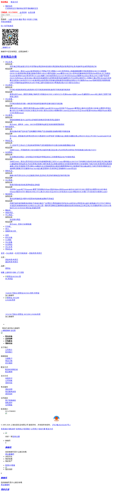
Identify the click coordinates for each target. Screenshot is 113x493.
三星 (104, 94)
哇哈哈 (77, 206)
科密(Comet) (62, 110)
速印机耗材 (65, 90)
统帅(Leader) (102, 192)
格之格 (33, 94)
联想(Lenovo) (90, 94)
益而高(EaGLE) (56, 76)
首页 (7, 235)
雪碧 (54, 203)
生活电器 (36, 185)
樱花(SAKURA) (67, 73)
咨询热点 (19, 429)
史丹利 (75, 150)
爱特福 (66, 161)
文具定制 (48, 175)
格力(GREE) (45, 192)
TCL (39, 192)
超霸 (85, 164)
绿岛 (59, 166)
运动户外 (64, 157)
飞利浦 (81, 161)
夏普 (76, 108)
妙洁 (70, 166)
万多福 (35, 203)
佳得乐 (72, 206)
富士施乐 (98, 94)
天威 (83, 94)
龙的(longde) (64, 189)
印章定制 (66, 175)
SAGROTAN (74, 161)
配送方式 (14, 2)
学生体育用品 (86, 66)
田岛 (98, 73)
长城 (34, 80)
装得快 (20, 73)
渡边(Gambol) (26, 71)
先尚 (61, 108)
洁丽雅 (17, 168)
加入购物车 (9, 295)
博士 (77, 78)
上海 (71, 71)
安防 (43, 145)
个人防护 (13, 145)
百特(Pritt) (92, 73)
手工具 (19, 145)
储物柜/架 (19, 120)
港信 (38, 71)
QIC (107, 136)
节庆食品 (50, 199)
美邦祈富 (65, 71)
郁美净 (101, 166)
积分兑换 (8, 237)
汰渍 (45, 166)
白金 (104, 78)
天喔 (94, 206)
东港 (50, 124)
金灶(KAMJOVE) (75, 189)
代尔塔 (61, 150)
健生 (54, 80)
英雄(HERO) (50, 83)
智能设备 (66, 131)
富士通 (99, 108)
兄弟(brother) (68, 94)
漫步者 (69, 136)
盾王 (50, 150)
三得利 (106, 203)
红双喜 (50, 80)
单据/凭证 (9, 212)
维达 (36, 164)
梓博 (28, 136)
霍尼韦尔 (39, 150)
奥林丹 (34, 73)
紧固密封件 (49, 145)
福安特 (46, 150)
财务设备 (46, 103)
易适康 (109, 164)
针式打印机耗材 (39, 90)
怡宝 (55, 206)
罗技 (51, 136)
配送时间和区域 (11, 369)
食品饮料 (9, 194)
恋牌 (11, 203)
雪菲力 (50, 203)
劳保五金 (9, 141)
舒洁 (96, 161)
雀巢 (58, 203)
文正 (100, 78)
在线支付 (8, 378)
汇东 (105, 73)
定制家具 (35, 120)
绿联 (108, 80)
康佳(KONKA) (31, 192)
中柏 (37, 83)
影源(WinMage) (92, 110)
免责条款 (4, 429)
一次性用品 (28, 157)
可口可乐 (100, 203)
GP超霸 (74, 166)
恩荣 (38, 124)
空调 (15, 185)
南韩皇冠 (85, 73)
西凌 (41, 136)
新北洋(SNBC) (38, 110)
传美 (53, 168)
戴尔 (59, 136)
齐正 (103, 161)
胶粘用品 (59, 66)
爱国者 (20, 136)
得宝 (100, 161)
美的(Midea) (54, 189)
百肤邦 (72, 164)
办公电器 (9, 180)
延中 (88, 203)
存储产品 (20, 131)
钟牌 (13, 168)
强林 (94, 80)
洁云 (52, 164)
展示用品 (52, 66)
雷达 (62, 164)
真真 (48, 164)
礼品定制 (41, 175)
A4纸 (10, 19)
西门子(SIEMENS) (91, 192)
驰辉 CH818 (45, 76)
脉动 (68, 206)
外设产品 (27, 131)
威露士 (12, 166)
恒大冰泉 (29, 206)
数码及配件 (10, 127)
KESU (83, 136)
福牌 (65, 78)
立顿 (39, 203)
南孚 (79, 166)
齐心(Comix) (36, 76)
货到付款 (8, 383)
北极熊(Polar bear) (86, 80)
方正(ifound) (82, 110)
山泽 (79, 136)
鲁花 (28, 208)
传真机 (17, 103)
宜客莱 (45, 168)
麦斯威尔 (93, 203)
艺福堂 (16, 203)
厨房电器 (29, 185)
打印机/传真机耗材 (17, 90)
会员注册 (31, 12)
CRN (34, 124)
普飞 (107, 94)
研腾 (56, 110)
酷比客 (74, 136)
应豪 (80, 73)
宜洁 (33, 161)
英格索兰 (81, 150)
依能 (18, 206)
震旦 (104, 108)
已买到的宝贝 (10, 8)
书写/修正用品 (15, 66)
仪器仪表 (57, 145)
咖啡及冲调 (21, 199)
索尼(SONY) (21, 192)
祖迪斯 (43, 78)
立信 (13, 80)
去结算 (13, 330)
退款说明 (8, 389)
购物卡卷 (13, 175)
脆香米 (24, 203)
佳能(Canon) (56, 73)
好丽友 (30, 203)
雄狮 (79, 71)
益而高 (44, 80)
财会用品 (38, 66)
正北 (82, 206)
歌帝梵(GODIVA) (103, 206)
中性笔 (29, 19)
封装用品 (66, 66)
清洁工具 (50, 157)
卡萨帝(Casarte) (15, 189)
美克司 (29, 76)
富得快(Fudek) (21, 76)
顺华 (41, 124)
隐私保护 (8, 403)
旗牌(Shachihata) (83, 76)
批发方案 (41, 429)
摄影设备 (52, 131)
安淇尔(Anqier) (67, 192)
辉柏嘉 (59, 80)
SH (41, 80)
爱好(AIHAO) (42, 73)
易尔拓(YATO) (63, 83)
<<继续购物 (5, 330)
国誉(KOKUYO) (95, 71)
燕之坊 (90, 206)
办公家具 (9, 115)
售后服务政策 (10, 392)
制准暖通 (64, 145)
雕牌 (62, 166)
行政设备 (59, 103)
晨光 (39, 78)
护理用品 (43, 157)
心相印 (44, 164)
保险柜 (12, 120)
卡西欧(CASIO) (56, 71)
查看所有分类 (11, 231)
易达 (74, 80)
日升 (97, 166)
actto (100, 136)
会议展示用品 (15, 219)
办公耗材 (9, 85)
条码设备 (39, 103)
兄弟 (28, 94)
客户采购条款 (10, 400)
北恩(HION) (35, 136)
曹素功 (29, 73)
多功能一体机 (25, 103)
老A (57, 150)
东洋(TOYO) (28, 80)
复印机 (33, 103)
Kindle (104, 136)
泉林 (39, 164)
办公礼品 (27, 175)
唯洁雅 (107, 161)
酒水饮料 (13, 199)
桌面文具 (24, 66)
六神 (93, 166)
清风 (20, 164)
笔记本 (94, 66)
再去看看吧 (9, 454)
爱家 (66, 166)
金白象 (40, 168)
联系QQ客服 (10, 465)
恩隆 (59, 124)
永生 (87, 136)
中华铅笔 (85, 71)
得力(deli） (16, 71)
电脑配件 (34, 131)
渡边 (35, 78)
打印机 (12, 103)
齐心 (85, 78)
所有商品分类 (9, 56)
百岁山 (74, 203)
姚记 (92, 164)
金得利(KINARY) (29, 83)
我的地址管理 (21, 8)
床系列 (45, 120)
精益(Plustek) (103, 110)
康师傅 (60, 206)
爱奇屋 (48, 161)
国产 (102, 76)
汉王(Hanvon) (72, 110)
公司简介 (8, 350)
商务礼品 (9, 171)
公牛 (77, 80)
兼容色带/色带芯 (11, 262)
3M (11, 71)
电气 (39, 145)
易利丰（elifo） (24, 124)
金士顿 (64, 136)
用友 (25, 73)
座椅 (40, 120)
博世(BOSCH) (78, 192)
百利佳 (75, 73)
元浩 (107, 78)
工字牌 (42, 71)
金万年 (47, 71)
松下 (88, 164)
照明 (36, 145)
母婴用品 (57, 157)
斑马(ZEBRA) (74, 83)
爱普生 (12, 94)
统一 (43, 206)
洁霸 (31, 166)
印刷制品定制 (57, 175)
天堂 (22, 168)
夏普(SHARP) (98, 189)
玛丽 (17, 83)
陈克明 (37, 208)
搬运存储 (71, 145)
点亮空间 (27, 161)
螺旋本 (8, 210)
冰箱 (18, 185)
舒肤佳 (104, 164)
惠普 (25, 94)
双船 (55, 164)
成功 (62, 78)
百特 (63, 80)
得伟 (71, 150)
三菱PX (42, 83)
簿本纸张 (45, 66)
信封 (70, 80)
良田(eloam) (19, 113)
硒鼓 (20, 19)
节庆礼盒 (20, 175)
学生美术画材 (75, 66)
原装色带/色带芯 (35, 253)
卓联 (38, 80)
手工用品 (9, 215)
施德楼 (75, 71)
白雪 (97, 78)
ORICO (12, 83)
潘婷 (105, 166)
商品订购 (8, 361)
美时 (62, 124)
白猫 (55, 166)
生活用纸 (13, 157)
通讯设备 (13, 131)
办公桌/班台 (27, 120)
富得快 (33, 71)
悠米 (54, 78)
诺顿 (43, 161)
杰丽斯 (54, 124)
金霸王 (88, 166)
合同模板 (8, 405)
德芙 (20, 203)
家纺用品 (71, 157)
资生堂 (17, 166)
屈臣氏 (14, 206)
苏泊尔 (74, 168)
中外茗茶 (29, 199)
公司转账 (8, 380)
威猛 (13, 164)
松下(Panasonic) (69, 108)
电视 (11, 185)
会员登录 (23, 12)
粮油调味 (43, 199)
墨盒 (24, 19)
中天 (49, 168)
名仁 (39, 206)
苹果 (56, 83)
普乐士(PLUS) (95, 76)
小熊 (86, 189)
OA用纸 (8, 240)
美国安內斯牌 (101, 80)
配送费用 (8, 372)
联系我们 (8, 352)
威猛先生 (39, 166)
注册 (18, 436)
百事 (52, 206)
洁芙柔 (67, 164)
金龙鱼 (32, 208)
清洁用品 (20, 157)
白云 (34, 166)
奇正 (56, 168)
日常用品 (36, 157)
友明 (51, 78)
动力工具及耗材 (28, 145)
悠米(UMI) (19, 80)
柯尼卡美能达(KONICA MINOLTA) (49, 94)
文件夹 (15, 19)
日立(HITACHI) (56, 192)
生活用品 (9, 152)
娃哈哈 (23, 206)
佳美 (32, 164)
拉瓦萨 (62, 203)
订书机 (35, 19)
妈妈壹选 (50, 166)
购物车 (5, 47)
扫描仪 (53, 103)
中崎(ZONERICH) (26, 110)
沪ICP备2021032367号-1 (61, 425)
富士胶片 (15, 97)
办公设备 (9, 99)
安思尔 (66, 150)
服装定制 (34, 175)
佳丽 (59, 164)
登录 (14, 436)
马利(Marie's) (20, 78)
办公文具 (9, 62)
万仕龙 (73, 78)
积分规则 (8, 363)
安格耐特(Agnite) (64, 168)
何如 (20, 83)
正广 (43, 203)
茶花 (22, 161)
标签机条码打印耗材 (53, 90)
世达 (54, 150)
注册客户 (8, 358)
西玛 (49, 73)
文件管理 (31, 66)
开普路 (23, 150)
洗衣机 (23, 185)
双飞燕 (55, 136)
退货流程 (8, 394)
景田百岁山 (81, 203)
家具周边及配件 (54, 120)
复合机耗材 (28, 90)
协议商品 (4, 2)
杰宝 (25, 136)
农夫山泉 (68, 203)
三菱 (93, 78)
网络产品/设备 (43, 131)
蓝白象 (83, 166)
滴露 (22, 166)
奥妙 (17, 164)
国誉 (81, 78)
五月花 (28, 164)
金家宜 (45, 124)
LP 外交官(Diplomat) (69, 76)
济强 (107, 108)
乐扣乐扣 (38, 161)
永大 (101, 73)
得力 (47, 78)
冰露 (64, 206)
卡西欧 (89, 78)
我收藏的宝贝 (32, 8)
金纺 (24, 164)
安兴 (69, 78)
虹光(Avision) (54, 108)
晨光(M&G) (29, 78)
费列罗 (47, 206)
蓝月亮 (26, 166)
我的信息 (8, 6)
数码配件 (59, 131)
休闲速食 (36, 199)
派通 (67, 80)
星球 (58, 78)
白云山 (35, 206)
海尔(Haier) (46, 189)
